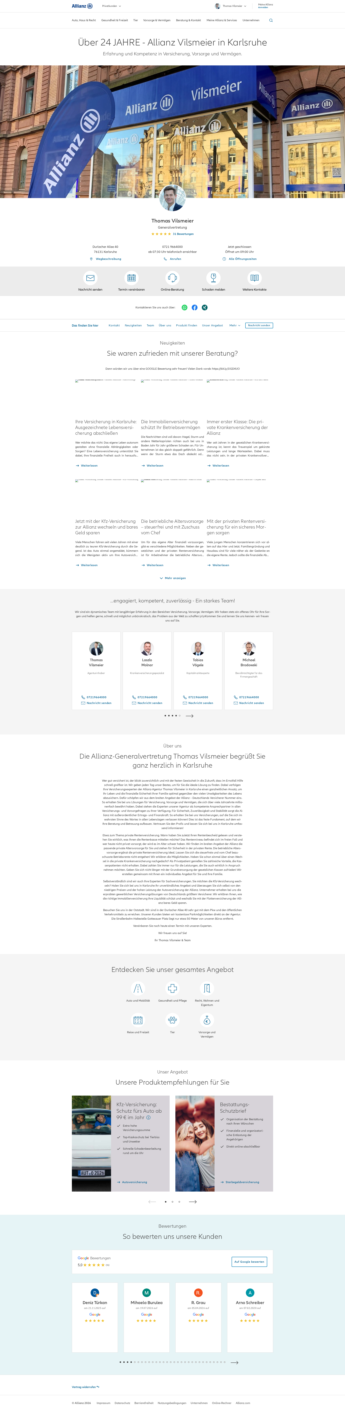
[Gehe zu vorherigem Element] (154, 715)
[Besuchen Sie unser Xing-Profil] (205, 307)
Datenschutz (122, 1403)
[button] (172, 198)
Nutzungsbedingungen (172, 1403)
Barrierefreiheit (143, 1403)
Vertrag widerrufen (84, 1387)
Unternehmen (199, 1403)
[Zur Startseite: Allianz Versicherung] (82, 6)
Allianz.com (243, 1403)
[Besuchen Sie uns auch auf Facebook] (194, 307)
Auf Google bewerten (249, 1262)
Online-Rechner (221, 1403)
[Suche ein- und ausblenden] (270, 20)
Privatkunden (109, 6)
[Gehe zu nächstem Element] (190, 715)
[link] (172, 281)
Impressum (103, 1403)
